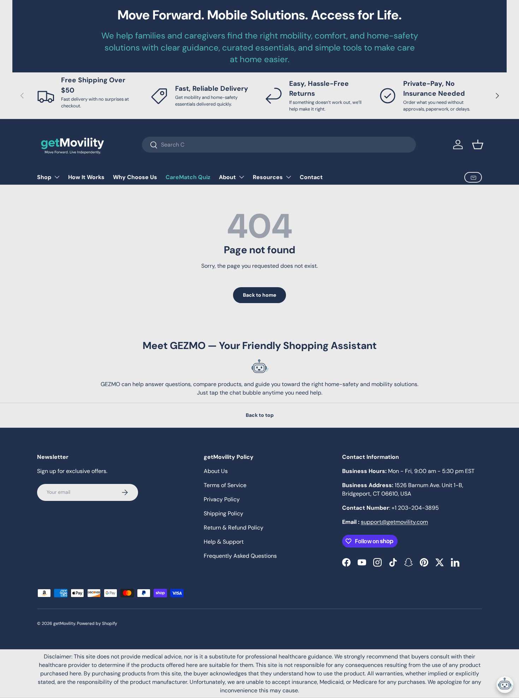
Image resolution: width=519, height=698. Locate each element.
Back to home (259, 295)
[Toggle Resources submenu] (288, 177)
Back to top (260, 415)
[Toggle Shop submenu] (57, 177)
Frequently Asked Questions (240, 556)
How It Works (86, 177)
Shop (44, 177)
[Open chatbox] (504, 684)
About (227, 177)
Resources (268, 177)
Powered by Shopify (97, 623)
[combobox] (279, 145)
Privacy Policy (222, 499)
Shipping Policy (223, 513)
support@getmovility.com (394, 522)
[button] (477, 144)
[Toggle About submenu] (241, 177)
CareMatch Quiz (188, 177)
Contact (311, 177)
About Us (216, 471)
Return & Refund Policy (233, 527)
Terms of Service (225, 485)
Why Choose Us (135, 177)
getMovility (64, 623)
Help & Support (224, 541)
